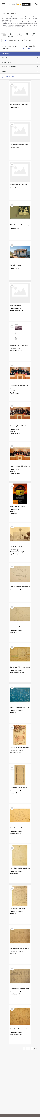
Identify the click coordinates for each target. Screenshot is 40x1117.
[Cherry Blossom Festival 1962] (20, 92)
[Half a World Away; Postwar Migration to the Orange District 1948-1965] (20, 212)
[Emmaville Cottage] (20, 252)
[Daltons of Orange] (20, 293)
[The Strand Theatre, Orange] (20, 775)
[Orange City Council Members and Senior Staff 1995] (20, 413)
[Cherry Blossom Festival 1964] (20, 132)
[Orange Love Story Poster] (20, 494)
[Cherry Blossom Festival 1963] (20, 172)
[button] (19, 35)
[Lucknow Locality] (20, 614)
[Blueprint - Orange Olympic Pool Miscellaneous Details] (20, 695)
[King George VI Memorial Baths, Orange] (20, 654)
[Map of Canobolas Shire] (20, 815)
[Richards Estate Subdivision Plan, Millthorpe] (20, 735)
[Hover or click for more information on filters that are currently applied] (34, 46)
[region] (20, 65)
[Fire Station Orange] (20, 534)
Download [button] (10, 35)
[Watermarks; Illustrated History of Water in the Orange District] (20, 333)
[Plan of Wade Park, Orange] (20, 896)
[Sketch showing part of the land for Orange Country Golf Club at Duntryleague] (20, 936)
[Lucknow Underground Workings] (20, 574)
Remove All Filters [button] (28, 49)
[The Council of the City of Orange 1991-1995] (20, 373)
